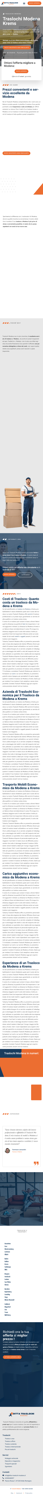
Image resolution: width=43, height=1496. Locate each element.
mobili (17, 636)
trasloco (20, 609)
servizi (30, 614)
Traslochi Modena (16, 1489)
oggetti (23, 636)
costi (13, 674)
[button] (24, 3)
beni (24, 624)
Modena (27, 609)
